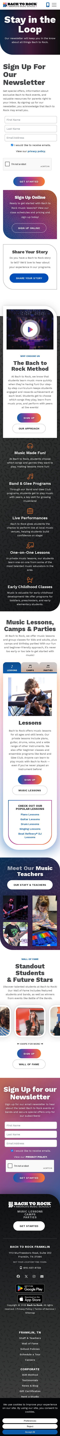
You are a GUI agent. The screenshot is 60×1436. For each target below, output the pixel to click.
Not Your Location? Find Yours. (30, 1262)
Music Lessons (30, 790)
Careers (30, 1359)
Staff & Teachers (30, 1338)
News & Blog (30, 1385)
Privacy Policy (24, 1309)
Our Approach (29, 428)
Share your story (29, 278)
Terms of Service (44, 1309)
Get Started (29, 1226)
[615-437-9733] (48, 5)
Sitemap (30, 1312)
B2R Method (30, 1374)
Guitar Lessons (30, 819)
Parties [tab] (48, 670)
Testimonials (30, 1380)
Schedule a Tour (30, 1354)
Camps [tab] (30, 670)
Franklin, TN (30, 1332)
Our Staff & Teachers (30, 884)
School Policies (30, 1348)
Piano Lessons (30, 814)
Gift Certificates (30, 1391)
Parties (30, 1217)
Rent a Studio (30, 1396)
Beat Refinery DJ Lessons (30, 835)
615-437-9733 (32, 1267)
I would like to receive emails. (32, 145)
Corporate (30, 1369)
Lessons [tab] (12, 670)
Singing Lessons (30, 828)
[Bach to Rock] (20, 5)
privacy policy (36, 151)
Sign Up (29, 417)
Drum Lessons (30, 824)
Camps (30, 1214)
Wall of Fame (29, 1064)
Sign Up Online (29, 228)
